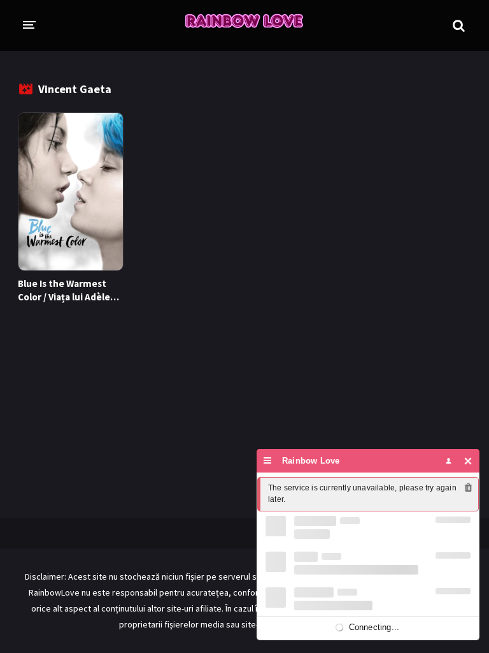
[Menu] (268, 461)
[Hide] (468, 461)
